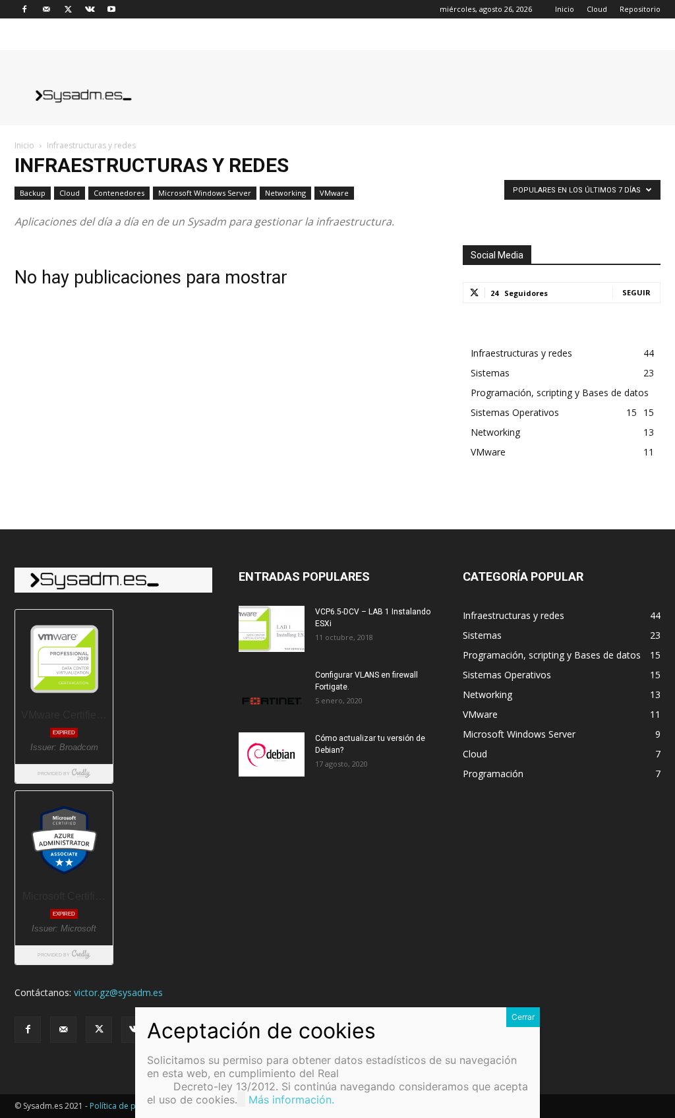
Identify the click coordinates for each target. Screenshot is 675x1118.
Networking (285, 193)
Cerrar (523, 1017)
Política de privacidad (130, 1105)
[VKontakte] (90, 9)
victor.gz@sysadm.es (118, 992)
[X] (68, 9)
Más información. (291, 1099)
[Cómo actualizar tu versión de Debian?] (272, 754)
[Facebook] (24, 9)
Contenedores (119, 193)
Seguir (636, 292)
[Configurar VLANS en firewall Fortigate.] (272, 692)
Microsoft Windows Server (204, 193)
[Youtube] (111, 9)
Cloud (597, 9)
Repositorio (640, 9)
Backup (32, 193)
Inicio (564, 9)
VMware (334, 193)
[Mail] (46, 9)
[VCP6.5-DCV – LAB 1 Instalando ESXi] (272, 629)
